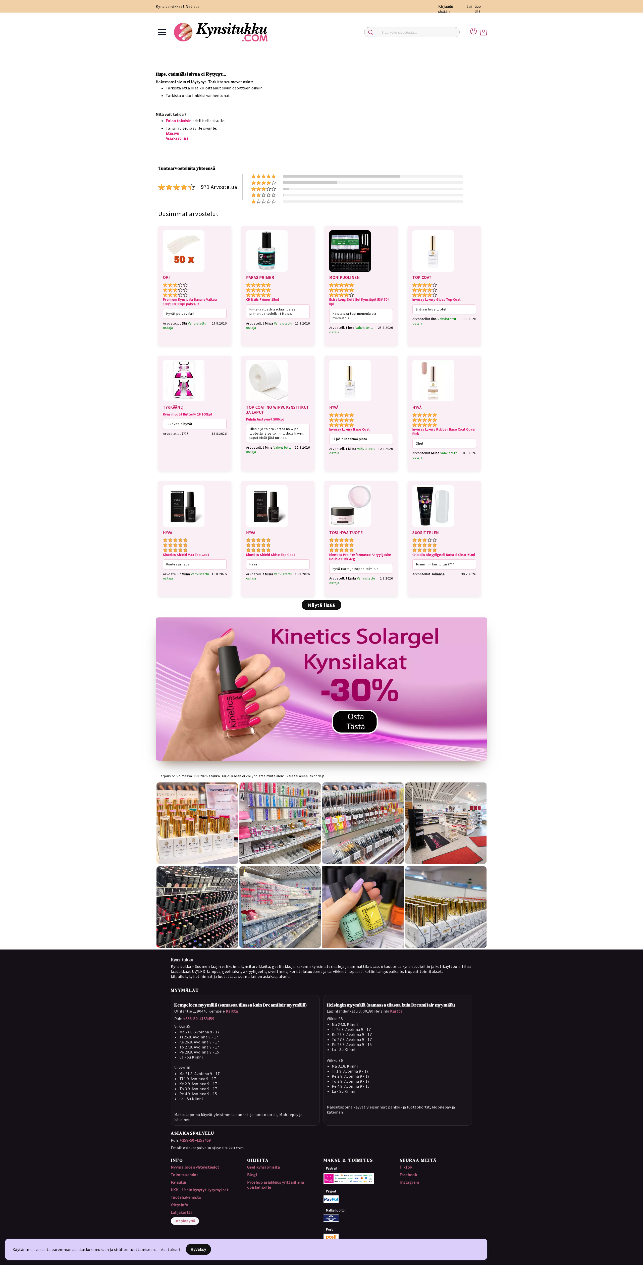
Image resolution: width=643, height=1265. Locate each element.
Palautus (179, 1182)
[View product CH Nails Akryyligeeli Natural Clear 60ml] (433, 527)
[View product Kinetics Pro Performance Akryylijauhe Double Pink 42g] (350, 527)
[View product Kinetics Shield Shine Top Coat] (267, 527)
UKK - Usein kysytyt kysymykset (200, 1189)
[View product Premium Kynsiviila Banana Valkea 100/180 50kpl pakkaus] (183, 272)
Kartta (232, 1011)
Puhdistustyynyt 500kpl (265, 419)
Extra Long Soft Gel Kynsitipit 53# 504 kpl (359, 301)
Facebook (408, 1174)
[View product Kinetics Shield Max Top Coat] (183, 527)
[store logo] (221, 32)
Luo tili (477, 9)
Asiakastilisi (177, 138)
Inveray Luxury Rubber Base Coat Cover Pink (444, 431)
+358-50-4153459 (198, 1018)
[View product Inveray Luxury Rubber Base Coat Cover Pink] (433, 402)
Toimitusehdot (184, 1174)
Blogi (252, 1174)
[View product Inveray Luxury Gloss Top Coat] (433, 272)
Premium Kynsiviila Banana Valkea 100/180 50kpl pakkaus (190, 301)
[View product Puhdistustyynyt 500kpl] (267, 402)
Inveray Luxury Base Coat (349, 429)
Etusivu (172, 133)
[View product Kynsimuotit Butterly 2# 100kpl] (183, 402)
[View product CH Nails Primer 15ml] (267, 272)
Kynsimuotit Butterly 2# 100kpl (187, 414)
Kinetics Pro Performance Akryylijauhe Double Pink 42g (360, 557)
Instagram (409, 1182)
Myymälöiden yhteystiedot (195, 1167)
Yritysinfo (179, 1204)
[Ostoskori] (483, 32)
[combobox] (412, 32)
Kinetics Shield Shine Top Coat (270, 555)
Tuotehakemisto (186, 1197)
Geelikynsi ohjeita (263, 1167)
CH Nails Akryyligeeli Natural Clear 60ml (443, 555)
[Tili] (473, 30)
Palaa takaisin (179, 120)
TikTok (406, 1167)
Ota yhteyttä (185, 1221)
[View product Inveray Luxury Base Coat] (350, 402)
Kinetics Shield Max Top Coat (186, 555)
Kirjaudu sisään (445, 9)
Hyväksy (198, 1249)
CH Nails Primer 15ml (262, 299)
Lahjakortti (181, 1212)
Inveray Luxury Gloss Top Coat (436, 299)
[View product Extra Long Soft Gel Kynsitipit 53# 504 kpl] (350, 272)
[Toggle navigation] (162, 32)
